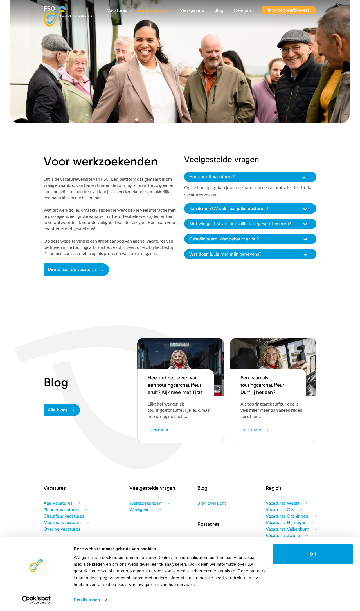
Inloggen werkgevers (288, 10)
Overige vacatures (62, 529)
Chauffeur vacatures (64, 516)
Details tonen (87, 599)
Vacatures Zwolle (283, 535)
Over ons (243, 10)
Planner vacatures (61, 509)
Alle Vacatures (58, 503)
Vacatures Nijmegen (286, 522)
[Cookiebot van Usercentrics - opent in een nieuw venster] (36, 600)
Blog (218, 10)
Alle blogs (58, 410)
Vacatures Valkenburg (287, 529)
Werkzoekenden (154, 10)
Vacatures (117, 10)
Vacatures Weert (283, 503)
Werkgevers (192, 10)
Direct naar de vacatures (72, 269)
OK (313, 554)
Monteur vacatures (63, 522)
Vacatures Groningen (287, 516)
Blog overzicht (211, 503)
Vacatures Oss (280, 509)
